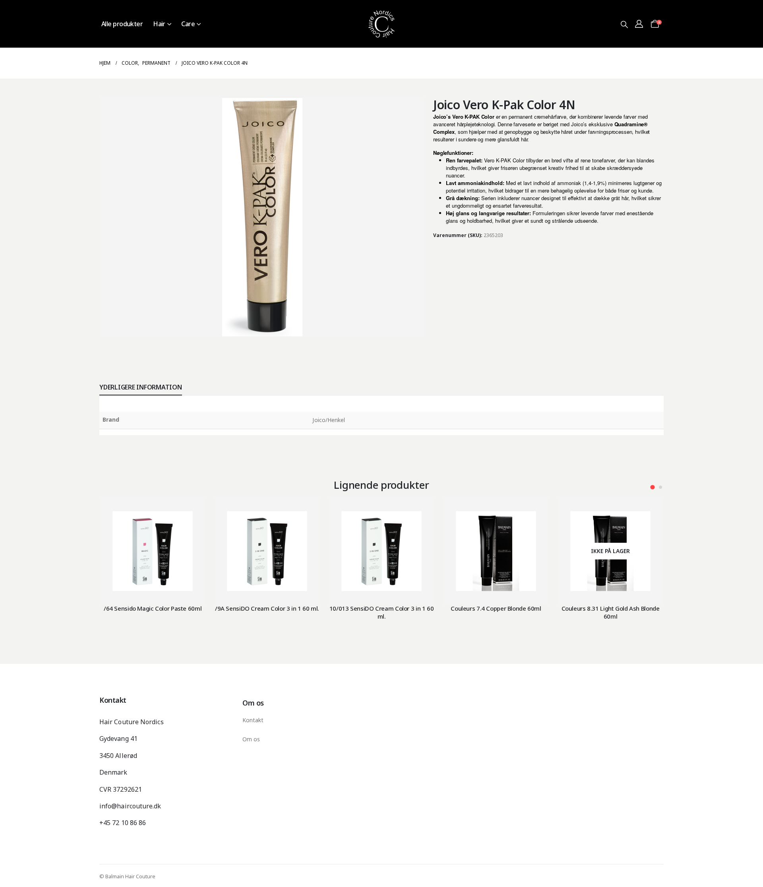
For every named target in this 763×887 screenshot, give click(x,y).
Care (188, 23)
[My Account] (639, 24)
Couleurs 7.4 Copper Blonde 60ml (496, 608)
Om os (251, 739)
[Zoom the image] (381, 4)
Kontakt (253, 720)
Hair (159, 23)
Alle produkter (122, 23)
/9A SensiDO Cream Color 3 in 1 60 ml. (267, 608)
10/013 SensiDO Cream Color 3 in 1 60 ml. (381, 612)
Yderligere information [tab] (140, 387)
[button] (624, 24)
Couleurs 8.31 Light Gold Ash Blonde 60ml (611, 612)
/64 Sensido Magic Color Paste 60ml (152, 608)
